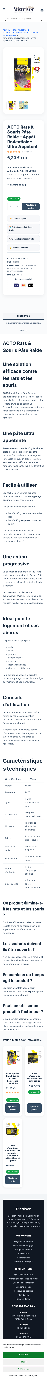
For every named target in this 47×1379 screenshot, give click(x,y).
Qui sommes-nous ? (23, 1274)
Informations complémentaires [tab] (23, 323)
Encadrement (23, 1257)
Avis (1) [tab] (23, 330)
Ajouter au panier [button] (12, 1108)
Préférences (23, 1369)
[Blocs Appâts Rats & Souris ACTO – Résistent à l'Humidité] (12, 1059)
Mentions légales (31, 1375)
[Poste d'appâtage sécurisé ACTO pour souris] (34, 1059)
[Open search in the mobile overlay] (23, 18)
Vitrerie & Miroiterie (23, 1261)
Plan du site (23, 1295)
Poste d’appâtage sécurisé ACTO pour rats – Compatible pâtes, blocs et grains (12, 1153)
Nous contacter (23, 1299)
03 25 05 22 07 (23, 1328)
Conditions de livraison (23, 1282)
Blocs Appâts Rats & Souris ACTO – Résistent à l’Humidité (12, 1078)
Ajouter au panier (31, 206)
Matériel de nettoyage (23, 1245)
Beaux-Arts (23, 1253)
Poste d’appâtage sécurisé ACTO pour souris (34, 1077)
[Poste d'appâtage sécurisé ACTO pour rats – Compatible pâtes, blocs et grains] (12, 1131)
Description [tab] (23, 316)
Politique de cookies (16, 1375)
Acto (19, 275)
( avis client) (27, 152)
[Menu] (4, 9)
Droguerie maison (23, 1249)
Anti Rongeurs (28, 265)
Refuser (23, 1362)
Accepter (23, 1354)
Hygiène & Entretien (23, 1241)
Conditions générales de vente (23, 1278)
